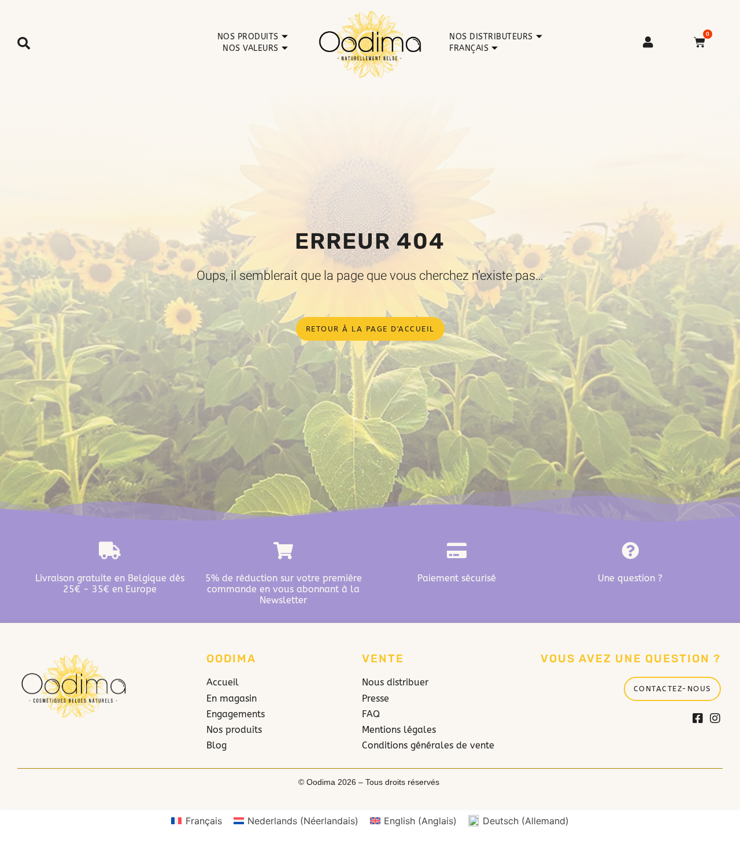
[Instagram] (715, 718)
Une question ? (630, 578)
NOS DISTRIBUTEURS (491, 37)
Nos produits (248, 37)
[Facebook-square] (698, 718)
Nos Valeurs (251, 48)
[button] (23, 43)
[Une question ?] (630, 550)
